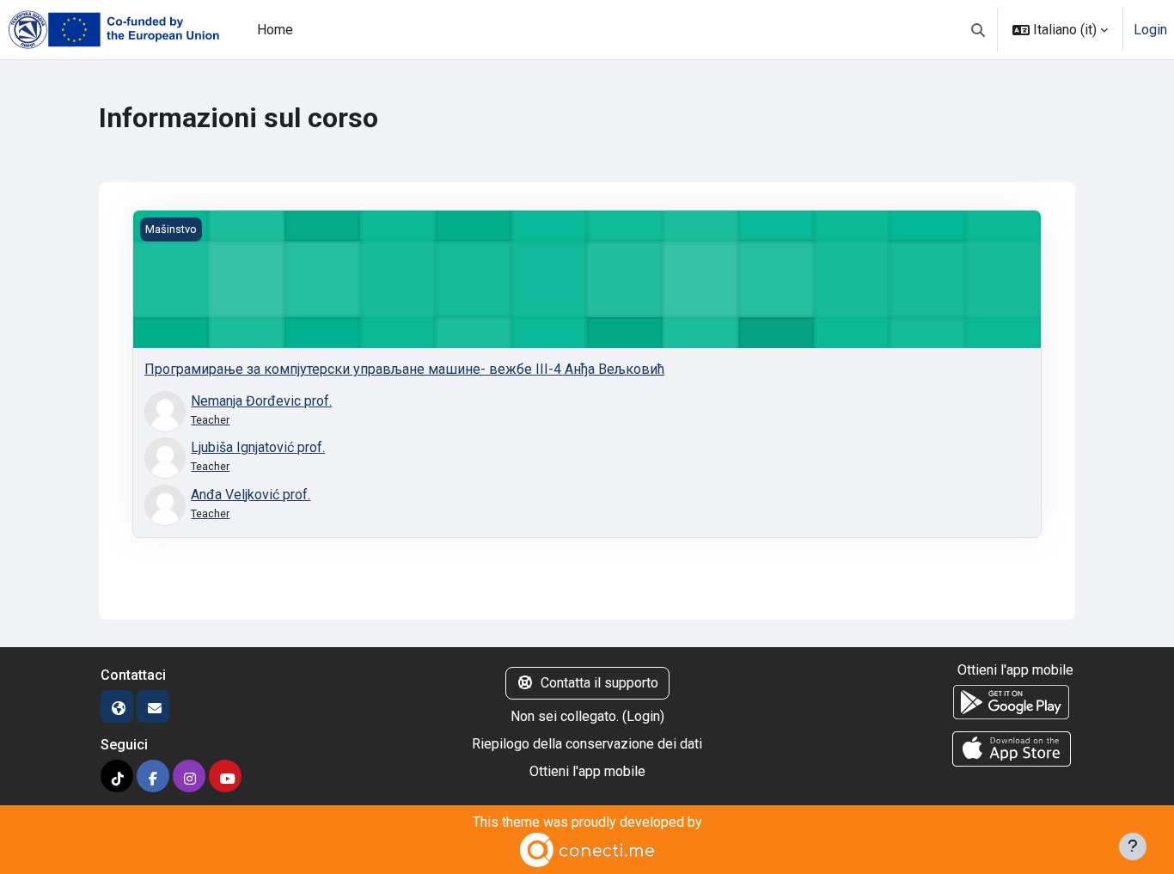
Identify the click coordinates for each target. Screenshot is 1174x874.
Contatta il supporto (599, 683)
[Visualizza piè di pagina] (1132, 846)
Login (1150, 29)
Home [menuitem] (275, 29)
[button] (978, 29)
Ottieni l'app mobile (587, 771)
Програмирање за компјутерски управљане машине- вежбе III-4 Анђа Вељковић (404, 369)
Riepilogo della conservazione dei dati (587, 744)
